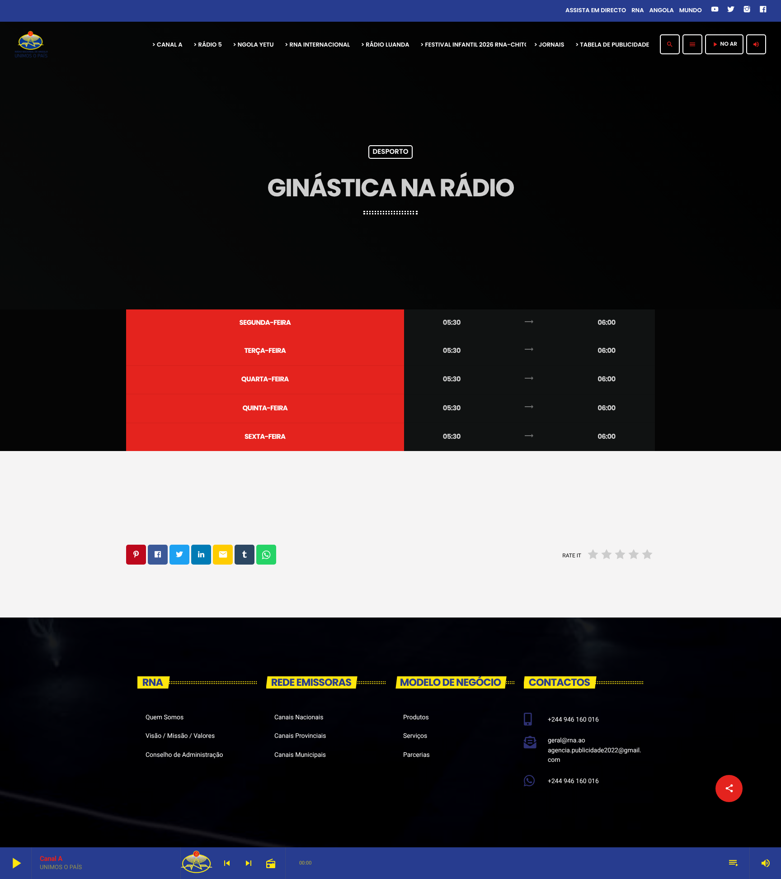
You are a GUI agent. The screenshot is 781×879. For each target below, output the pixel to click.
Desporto (391, 152)
